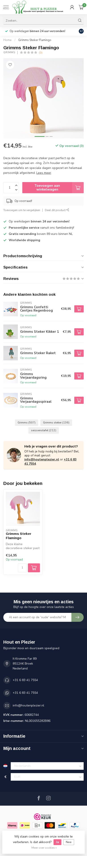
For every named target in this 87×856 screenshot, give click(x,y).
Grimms (9, 52)
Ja (57, 842)
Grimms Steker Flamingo (34, 40)
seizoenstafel (43, 430)
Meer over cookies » (44, 848)
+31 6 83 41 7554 (25, 680)
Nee (69, 842)
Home (7, 40)
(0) (40, 52)
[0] (81, 7)
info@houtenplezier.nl (41, 459)
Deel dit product (55, 210)
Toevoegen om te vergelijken (21, 210)
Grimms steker (56, 422)
